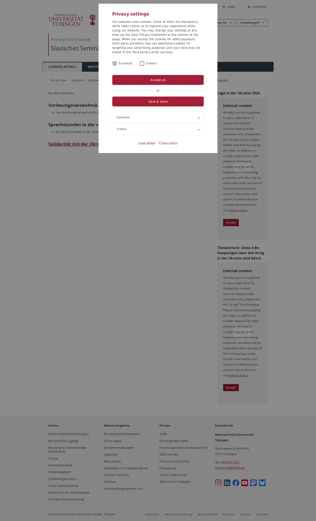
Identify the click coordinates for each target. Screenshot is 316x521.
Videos (151, 63)
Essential (125, 63)
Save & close (158, 101)
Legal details (146, 143)
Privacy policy (168, 143)
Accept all (158, 80)
